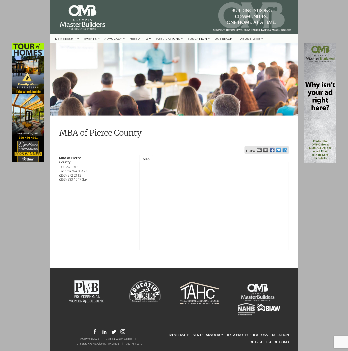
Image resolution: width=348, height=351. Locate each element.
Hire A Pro (139, 39)
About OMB (250, 39)
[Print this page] (259, 150)
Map (146, 159)
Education (197, 39)
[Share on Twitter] (278, 150)
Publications (168, 39)
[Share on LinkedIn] (285, 150)
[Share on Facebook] (272, 150)
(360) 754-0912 (134, 343)
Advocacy (113, 39)
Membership (66, 39)
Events (90, 39)
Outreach (224, 39)
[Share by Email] (265, 150)
